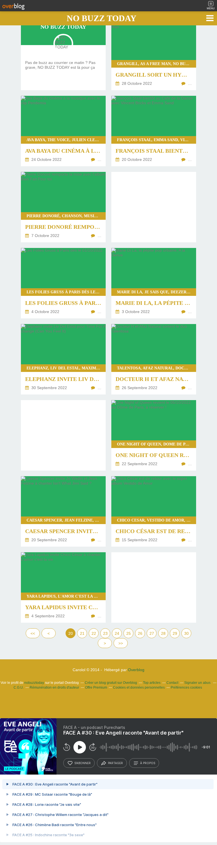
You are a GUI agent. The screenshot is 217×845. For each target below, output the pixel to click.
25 (128, 633)
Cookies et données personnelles (139, 687)
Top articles (151, 683)
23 (105, 633)
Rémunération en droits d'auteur (54, 687)
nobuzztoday (34, 683)
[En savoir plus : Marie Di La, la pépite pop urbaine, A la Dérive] (153, 283)
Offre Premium (96, 687)
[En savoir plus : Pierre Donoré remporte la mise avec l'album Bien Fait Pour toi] (63, 207)
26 (140, 633)
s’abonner (82, 763)
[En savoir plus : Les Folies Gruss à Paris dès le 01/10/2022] (63, 283)
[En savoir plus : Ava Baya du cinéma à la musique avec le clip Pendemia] (63, 131)
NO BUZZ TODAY (101, 18)
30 (186, 633)
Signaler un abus (197, 683)
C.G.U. (19, 687)
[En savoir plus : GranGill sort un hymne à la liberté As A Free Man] (153, 55)
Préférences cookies (186, 687)
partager (115, 763)
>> (120, 643)
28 (163, 633)
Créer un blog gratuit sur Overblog (111, 683)
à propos (147, 763)
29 (175, 633)
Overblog (136, 669)
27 (151, 633)
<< (33, 633)
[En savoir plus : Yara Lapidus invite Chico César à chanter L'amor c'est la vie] (63, 587)
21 (82, 633)
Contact (172, 683)
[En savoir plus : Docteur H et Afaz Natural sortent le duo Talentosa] (153, 359)
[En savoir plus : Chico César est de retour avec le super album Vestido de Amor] (153, 511)
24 (117, 633)
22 (94, 633)
